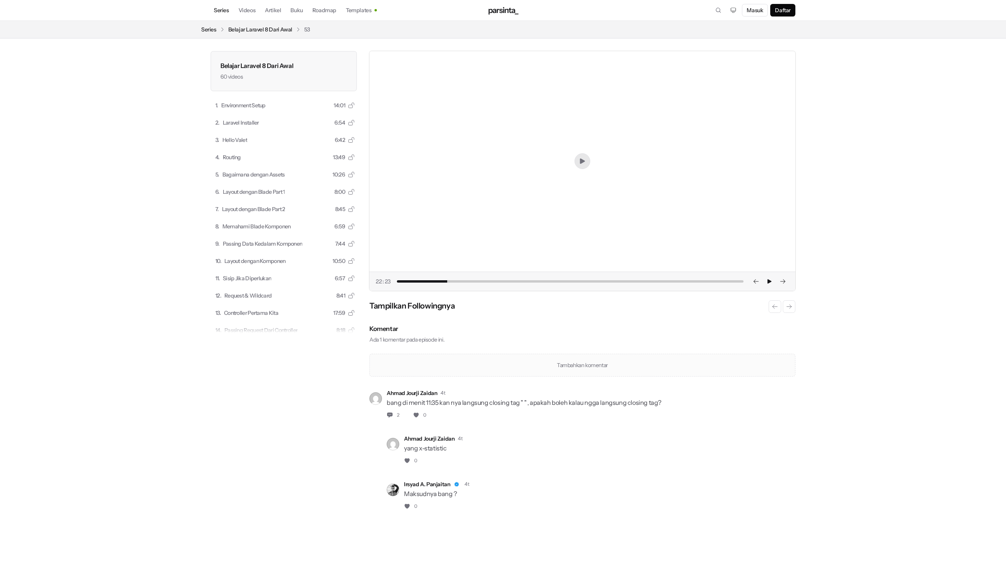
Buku (296, 10)
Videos (247, 10)
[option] (284, 105)
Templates (358, 10)
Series (221, 10)
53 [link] (307, 29)
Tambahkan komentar (582, 365)
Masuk (755, 10)
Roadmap (324, 10)
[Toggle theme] (733, 10)
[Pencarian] (718, 10)
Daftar (783, 10)
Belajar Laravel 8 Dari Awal (260, 29)
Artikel (273, 10)
